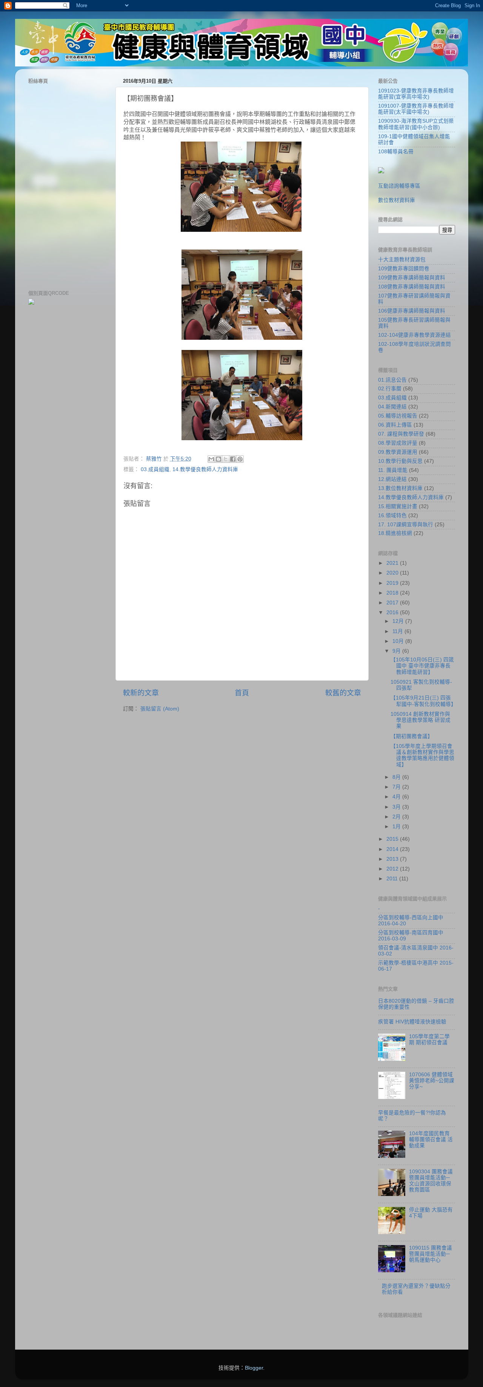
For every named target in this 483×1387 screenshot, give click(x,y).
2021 (393, 563)
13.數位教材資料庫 (400, 488)
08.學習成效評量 (397, 443)
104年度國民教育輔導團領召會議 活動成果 (431, 1139)
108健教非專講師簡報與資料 (411, 287)
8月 (397, 777)
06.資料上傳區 (395, 425)
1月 (397, 826)
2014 (393, 849)
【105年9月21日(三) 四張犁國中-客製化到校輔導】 (423, 701)
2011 (392, 879)
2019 (393, 583)
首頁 (242, 693)
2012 (393, 869)
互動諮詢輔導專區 (399, 186)
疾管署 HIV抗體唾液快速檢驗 (412, 1022)
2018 (393, 593)
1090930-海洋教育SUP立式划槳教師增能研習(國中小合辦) (416, 124)
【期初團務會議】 (412, 736)
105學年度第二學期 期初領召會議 (429, 1039)
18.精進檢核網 (395, 533)
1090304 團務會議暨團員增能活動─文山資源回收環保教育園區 (431, 1181)
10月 (398, 641)
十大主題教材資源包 (402, 259)
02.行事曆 (389, 388)
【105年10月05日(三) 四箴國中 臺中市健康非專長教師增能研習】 (422, 666)
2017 (393, 603)
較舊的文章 (343, 693)
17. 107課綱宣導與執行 (405, 524)
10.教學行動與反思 (400, 461)
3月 (397, 807)
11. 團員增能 (393, 470)
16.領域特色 (392, 515)
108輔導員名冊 (396, 151)
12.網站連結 (392, 479)
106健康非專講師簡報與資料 (411, 311)
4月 (397, 797)
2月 (397, 817)
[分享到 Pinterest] (240, 459)
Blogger (254, 1368)
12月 (398, 621)
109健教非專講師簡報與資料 (411, 277)
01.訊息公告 (392, 380)
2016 (393, 612)
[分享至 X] (225, 459)
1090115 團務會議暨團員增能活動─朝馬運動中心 (430, 1254)
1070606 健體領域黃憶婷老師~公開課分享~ (431, 1081)
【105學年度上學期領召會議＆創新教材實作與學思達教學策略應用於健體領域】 (422, 755)
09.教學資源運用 (397, 452)
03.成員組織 (155, 469)
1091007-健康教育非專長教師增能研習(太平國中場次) (416, 109)
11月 (398, 631)
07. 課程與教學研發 (401, 434)
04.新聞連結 (392, 407)
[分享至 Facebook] (233, 459)
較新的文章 (141, 693)
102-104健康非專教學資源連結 (414, 335)
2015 (393, 839)
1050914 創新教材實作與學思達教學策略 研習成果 (421, 720)
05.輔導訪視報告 (397, 416)
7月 (397, 787)
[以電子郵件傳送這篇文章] (211, 459)
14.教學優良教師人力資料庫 (205, 469)
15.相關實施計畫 (397, 506)
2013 (393, 859)
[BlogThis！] (218, 459)
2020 (393, 573)
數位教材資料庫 (396, 200)
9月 (397, 651)
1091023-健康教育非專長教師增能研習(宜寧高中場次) (416, 94)
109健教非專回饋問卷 (403, 268)
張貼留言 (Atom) (159, 709)
